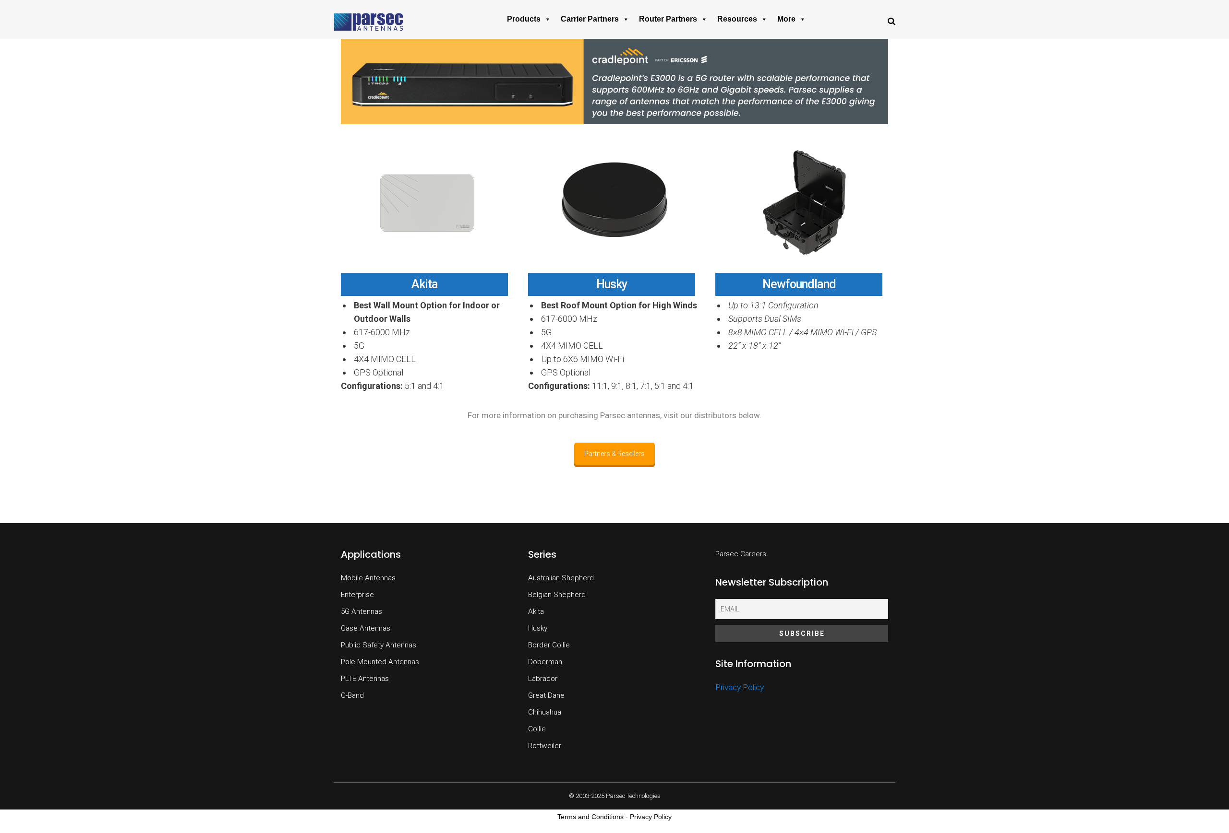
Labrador (542, 678)
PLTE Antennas (365, 678)
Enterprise (357, 594)
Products (524, 19)
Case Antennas (365, 628)
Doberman (545, 661)
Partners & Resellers (614, 454)
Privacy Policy (739, 687)
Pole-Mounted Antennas (380, 661)
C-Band (352, 695)
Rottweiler (544, 745)
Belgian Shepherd (557, 594)
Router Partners (668, 19)
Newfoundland (799, 284)
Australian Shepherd (561, 578)
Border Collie (549, 645)
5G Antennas (361, 611)
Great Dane (546, 695)
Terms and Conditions (590, 817)
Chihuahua (544, 712)
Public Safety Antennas (378, 645)
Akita (424, 284)
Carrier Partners (590, 19)
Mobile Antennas (368, 578)
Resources (737, 19)
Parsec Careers (740, 554)
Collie (537, 729)
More (786, 19)
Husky (611, 284)
